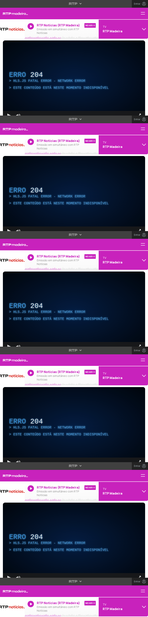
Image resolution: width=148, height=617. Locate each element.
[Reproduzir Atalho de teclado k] (6, 612)
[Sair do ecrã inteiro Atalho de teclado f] (141, 612)
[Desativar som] (15, 612)
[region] (74, 308)
